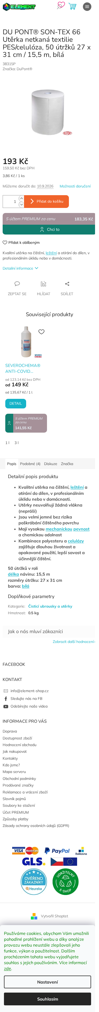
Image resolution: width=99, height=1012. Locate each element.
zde (7, 968)
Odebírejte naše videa (29, 706)
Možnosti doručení (75, 186)
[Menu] (87, 6)
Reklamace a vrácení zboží (25, 792)
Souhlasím (47, 999)
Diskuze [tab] (50, 463)
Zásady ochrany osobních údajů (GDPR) (36, 825)
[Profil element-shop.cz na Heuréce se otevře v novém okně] (34, 881)
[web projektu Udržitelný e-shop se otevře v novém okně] (65, 881)
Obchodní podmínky (19, 778)
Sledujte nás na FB (27, 698)
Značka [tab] (67, 463)
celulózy (76, 540)
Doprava (10, 731)
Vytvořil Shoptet (54, 915)
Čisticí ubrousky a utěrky (50, 606)
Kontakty (10, 758)
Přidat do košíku (50, 201)
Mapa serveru (14, 771)
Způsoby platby (15, 819)
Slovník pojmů (14, 798)
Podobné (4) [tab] (30, 463)
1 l (7, 442)
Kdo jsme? (11, 765)
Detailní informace (18, 268)
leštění (51, 252)
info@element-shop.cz (30, 690)
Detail (16, 403)
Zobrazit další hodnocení (73, 641)
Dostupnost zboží (17, 738)
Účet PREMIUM (16, 812)
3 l (16, 442)
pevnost (81, 529)
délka (13, 574)
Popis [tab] (11, 463)
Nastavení (47, 982)
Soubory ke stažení (19, 805)
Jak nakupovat (15, 751)
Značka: (17, 68)
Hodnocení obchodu (19, 744)
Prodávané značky (18, 785)
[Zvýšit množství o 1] (21, 198)
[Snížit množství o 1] (21, 205)
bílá (25, 586)
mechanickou (59, 529)
